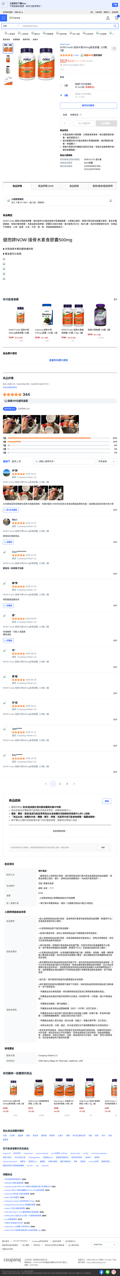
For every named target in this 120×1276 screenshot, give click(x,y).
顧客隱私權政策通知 (10, 1245)
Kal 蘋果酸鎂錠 (11, 1219)
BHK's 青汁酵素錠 (12, 1198)
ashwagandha (34, 1157)
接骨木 (35, 40)
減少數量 (70, 122)
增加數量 (70, 124)
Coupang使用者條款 (40, 1241)
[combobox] (106, 461)
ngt (37, 1166)
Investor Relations (20, 1241)
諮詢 (107, 801)
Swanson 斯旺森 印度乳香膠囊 (17, 1194)
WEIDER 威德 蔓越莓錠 (14, 1183)
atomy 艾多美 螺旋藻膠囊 (15, 1208)
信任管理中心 (70, 1241)
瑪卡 (103, 1136)
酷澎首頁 (6, 40)
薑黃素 (5, 1140)
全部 (5, 26)
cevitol (85, 1153)
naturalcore (28, 1153)
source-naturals (42, 1153)
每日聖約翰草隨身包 (13, 1179)
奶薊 (90, 1136)
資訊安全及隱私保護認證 (54, 1245)
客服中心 (107, 12)
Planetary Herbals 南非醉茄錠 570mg (20, 1201)
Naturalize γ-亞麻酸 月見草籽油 (17, 1227)
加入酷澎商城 (73, 1245)
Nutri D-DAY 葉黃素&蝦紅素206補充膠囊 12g (23, 1230)
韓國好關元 (105, 1162)
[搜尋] (115, 25)
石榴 (4, 1136)
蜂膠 (68, 1136)
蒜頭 (110, 1136)
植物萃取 (26, 40)
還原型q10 (33, 1162)
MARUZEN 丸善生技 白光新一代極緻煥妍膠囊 (23, 1216)
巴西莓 (12, 1136)
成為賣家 (115, 12)
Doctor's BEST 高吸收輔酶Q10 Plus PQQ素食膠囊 (24, 1190)
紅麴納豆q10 (48, 1157)
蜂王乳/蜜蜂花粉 (79, 1136)
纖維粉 (42, 1162)
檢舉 (103, 848)
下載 (115, 5)
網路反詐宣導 (7, 1249)
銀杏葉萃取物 (76, 1157)
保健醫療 (16, 40)
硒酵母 (22, 1162)
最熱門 (6, 461)
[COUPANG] (12, 1261)
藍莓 (28, 1136)
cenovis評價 (93, 1162)
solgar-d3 (7, 1153)
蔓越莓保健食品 (62, 1157)
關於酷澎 (5, 1241)
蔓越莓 (20, 1136)
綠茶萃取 (17, 1153)
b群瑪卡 (88, 1157)
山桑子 (60, 1136)
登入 (92, 12)
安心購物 (25, 1245)
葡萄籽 (83, 1162)
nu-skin (30, 1166)
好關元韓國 (52, 1162)
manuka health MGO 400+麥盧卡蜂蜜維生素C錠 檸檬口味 (28, 1187)
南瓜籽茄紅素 (20, 1157)
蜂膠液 (97, 1157)
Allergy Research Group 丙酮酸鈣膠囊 (20, 1205)
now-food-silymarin (99, 1153)
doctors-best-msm (10, 1162)
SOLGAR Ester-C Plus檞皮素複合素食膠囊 (22, 1212)
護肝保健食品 (65, 1162)
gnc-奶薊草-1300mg (59, 1153)
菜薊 (75, 1162)
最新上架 (16, 461)
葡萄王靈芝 (7, 1157)
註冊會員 (98, 12)
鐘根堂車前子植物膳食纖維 (13, 1166)
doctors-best (75, 1153)
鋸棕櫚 (43, 1136)
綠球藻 (35, 1136)
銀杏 (97, 1136)
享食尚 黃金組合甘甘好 (14, 1223)
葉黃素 (52, 1136)
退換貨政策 (56, 1241)
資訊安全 (37, 1245)
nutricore (45, 1166)
